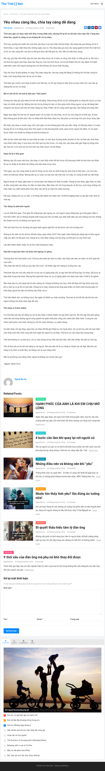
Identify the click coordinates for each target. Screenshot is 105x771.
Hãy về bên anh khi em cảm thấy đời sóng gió (26, 730)
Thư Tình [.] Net (12, 4)
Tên (6, 619)
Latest (14, 643)
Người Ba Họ (19, 28)
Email (40, 619)
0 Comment (50, 28)
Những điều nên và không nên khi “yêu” (64, 464)
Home (6, 14)
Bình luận (8, 588)
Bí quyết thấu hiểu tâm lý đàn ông (60, 527)
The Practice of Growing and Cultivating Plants (26, 740)
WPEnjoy (65, 766)
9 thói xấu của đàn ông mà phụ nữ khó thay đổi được (42, 557)
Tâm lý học (14, 14)
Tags (32, 643)
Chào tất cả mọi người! (17, 735)
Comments (23, 643)
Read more (40, 424)
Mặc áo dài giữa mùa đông (18, 750)
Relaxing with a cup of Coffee (19, 745)
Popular (5, 643)
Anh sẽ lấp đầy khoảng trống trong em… (24, 720)
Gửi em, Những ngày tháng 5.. (19, 725)
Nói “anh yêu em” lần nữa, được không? (23, 755)
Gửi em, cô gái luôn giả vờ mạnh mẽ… (22, 715)
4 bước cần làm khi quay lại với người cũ (65, 438)
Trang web (74, 619)
